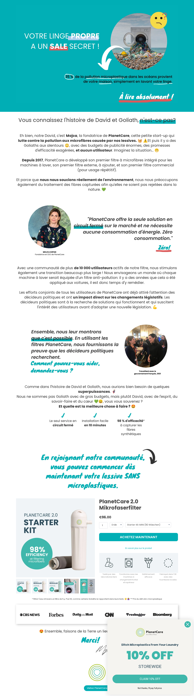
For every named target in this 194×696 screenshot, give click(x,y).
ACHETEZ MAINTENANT (138, 537)
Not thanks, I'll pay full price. (150, 688)
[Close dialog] (187, 624)
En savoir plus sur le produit (138, 548)
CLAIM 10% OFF (150, 679)
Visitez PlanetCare (97, 688)
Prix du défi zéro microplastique (147, 599)
